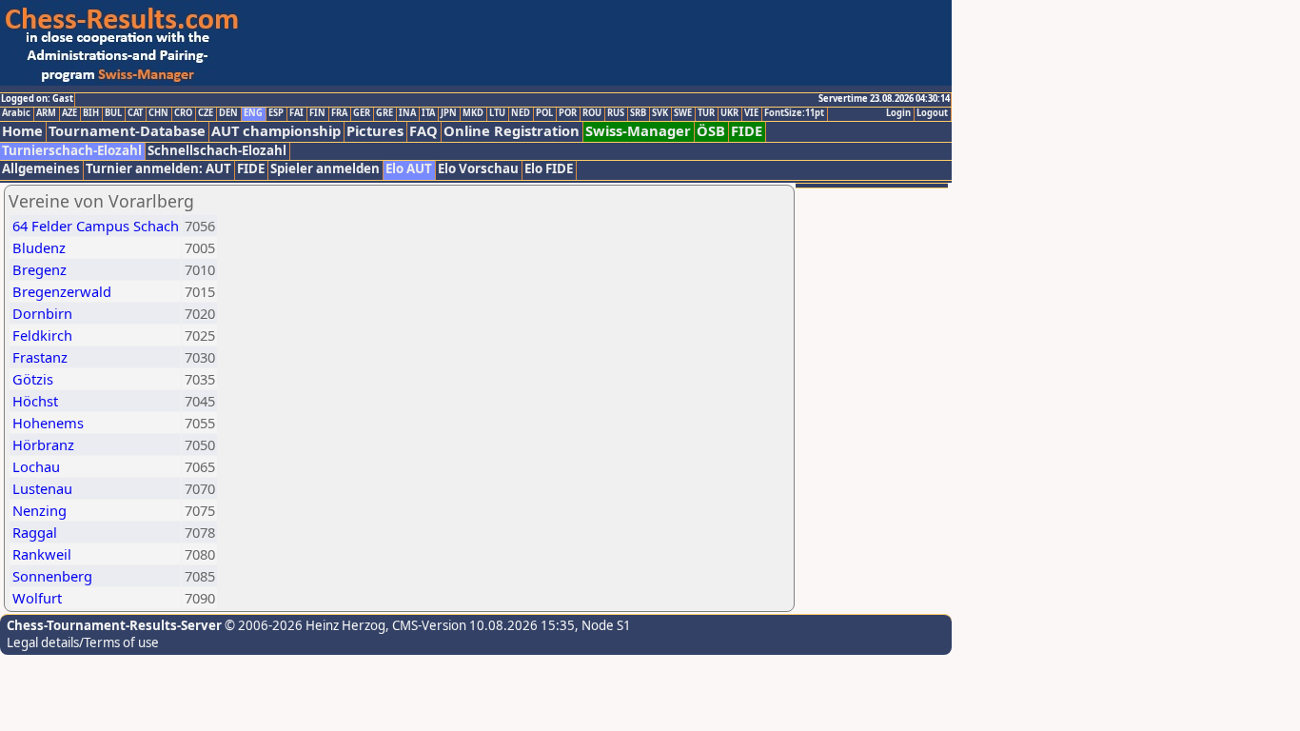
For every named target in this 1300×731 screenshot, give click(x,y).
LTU (497, 113)
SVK (660, 113)
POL (544, 113)
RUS (615, 113)
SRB (638, 113)
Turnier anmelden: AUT (158, 169)
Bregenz (39, 269)
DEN (228, 113)
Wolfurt (37, 597)
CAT (135, 113)
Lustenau (42, 488)
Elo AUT (408, 169)
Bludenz (39, 247)
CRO (183, 113)
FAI (296, 113)
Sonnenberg (52, 575)
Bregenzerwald (61, 291)
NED (520, 113)
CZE (205, 113)
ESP (276, 113)
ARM (46, 113)
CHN (158, 113)
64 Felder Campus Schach (95, 225)
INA (407, 113)
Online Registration (511, 131)
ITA (428, 113)
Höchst (35, 400)
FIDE (746, 131)
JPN (449, 113)
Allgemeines (41, 169)
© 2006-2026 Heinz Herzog (303, 625)
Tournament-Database (127, 131)
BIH (91, 113)
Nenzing (39, 510)
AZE (69, 113)
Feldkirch (42, 335)
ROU (591, 113)
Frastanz (40, 356)
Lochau (36, 466)
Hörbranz (43, 444)
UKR (729, 113)
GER (361, 113)
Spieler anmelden (325, 169)
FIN (317, 113)
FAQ (423, 131)
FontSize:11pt (794, 113)
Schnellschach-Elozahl (217, 151)
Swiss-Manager (638, 131)
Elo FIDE (548, 169)
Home (22, 131)
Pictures (375, 131)
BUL (113, 113)
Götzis (32, 378)
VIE (751, 113)
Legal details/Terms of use (83, 642)
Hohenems (48, 422)
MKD (473, 113)
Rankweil (41, 553)
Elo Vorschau (478, 169)
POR (568, 113)
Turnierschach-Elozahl (72, 151)
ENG (253, 113)
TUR (706, 113)
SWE (683, 113)
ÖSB (711, 131)
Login (898, 113)
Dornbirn (42, 313)
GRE (384, 113)
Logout (932, 113)
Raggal (34, 532)
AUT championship (276, 131)
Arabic (16, 113)
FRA (339, 113)
